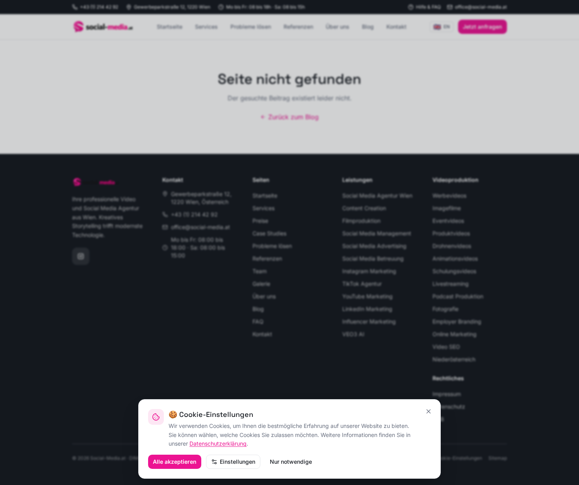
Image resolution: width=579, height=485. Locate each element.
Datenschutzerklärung (218, 443)
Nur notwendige (291, 461)
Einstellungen (237, 461)
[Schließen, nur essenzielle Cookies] (428, 411)
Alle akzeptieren (175, 461)
